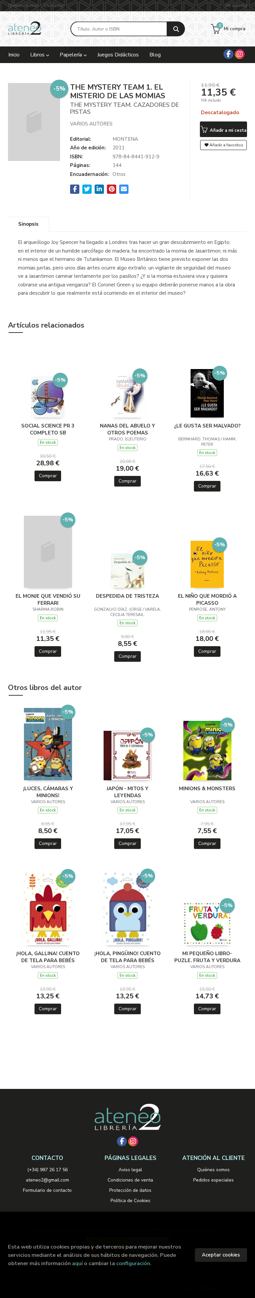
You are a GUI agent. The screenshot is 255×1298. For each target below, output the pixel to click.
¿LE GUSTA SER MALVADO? (207, 425)
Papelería (71, 54)
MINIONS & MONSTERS (207, 788)
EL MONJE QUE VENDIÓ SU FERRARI (48, 599)
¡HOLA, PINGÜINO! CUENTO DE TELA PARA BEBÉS (127, 956)
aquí (77, 1263)
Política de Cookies (130, 1200)
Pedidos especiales (213, 1180)
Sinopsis (28, 224)
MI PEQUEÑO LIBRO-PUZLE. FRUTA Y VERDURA (207, 956)
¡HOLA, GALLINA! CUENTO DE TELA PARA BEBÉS (48, 956)
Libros (38, 54)
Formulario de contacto (47, 1190)
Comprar (48, 476)
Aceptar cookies (221, 1255)
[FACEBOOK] (228, 54)
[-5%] (47, 396)
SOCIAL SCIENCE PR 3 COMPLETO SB (47, 429)
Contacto (53, 6)
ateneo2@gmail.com (47, 1180)
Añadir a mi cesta (227, 130)
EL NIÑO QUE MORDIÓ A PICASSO (207, 599)
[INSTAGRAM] (240, 54)
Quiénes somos (23, 6)
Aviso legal (130, 1170)
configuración (133, 1263)
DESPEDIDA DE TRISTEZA (127, 596)
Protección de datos (130, 1190)
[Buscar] (176, 29)
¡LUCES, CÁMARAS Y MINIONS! (48, 792)
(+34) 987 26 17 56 (47, 1170)
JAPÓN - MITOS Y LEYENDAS (127, 792)
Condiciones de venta (130, 1180)
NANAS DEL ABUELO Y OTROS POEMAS (127, 429)
